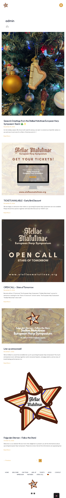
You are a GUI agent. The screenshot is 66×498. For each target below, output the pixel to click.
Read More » (7, 136)
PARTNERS (30, 474)
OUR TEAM (25, 472)
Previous (7, 460)
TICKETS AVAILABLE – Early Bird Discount (22, 200)
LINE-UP (34, 472)
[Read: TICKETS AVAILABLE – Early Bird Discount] (33, 169)
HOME (7, 472)
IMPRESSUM (20, 474)
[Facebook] (31, 493)
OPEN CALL (40, 474)
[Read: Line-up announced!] (33, 326)
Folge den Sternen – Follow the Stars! (20, 437)
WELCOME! (15, 472)
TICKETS (42, 472)
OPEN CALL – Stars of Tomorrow (18, 287)
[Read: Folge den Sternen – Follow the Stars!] (33, 401)
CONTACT (58, 472)
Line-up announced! (12, 348)
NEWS (49, 472)
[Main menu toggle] (61, 5)
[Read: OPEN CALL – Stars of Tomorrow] (33, 250)
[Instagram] (34, 493)
